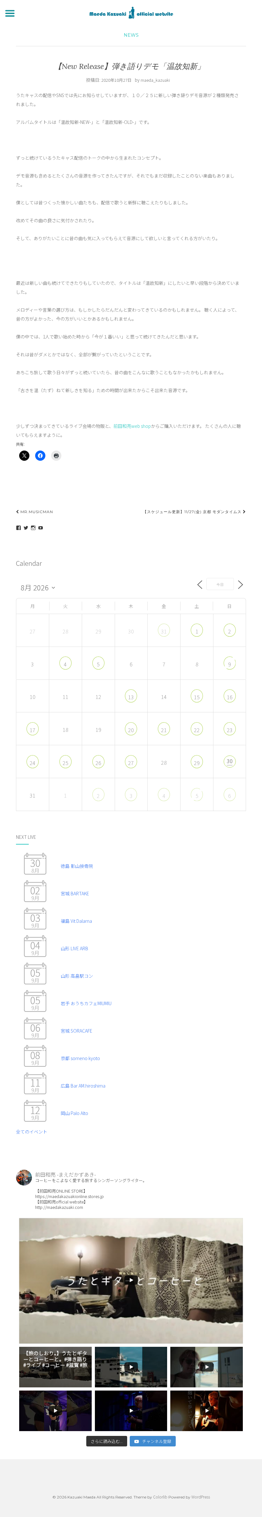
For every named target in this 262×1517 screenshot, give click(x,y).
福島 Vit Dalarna (76, 921)
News (131, 35)
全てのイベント (31, 1131)
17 (32, 730)
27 (131, 763)
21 (164, 730)
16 (230, 697)
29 (197, 763)
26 (98, 763)
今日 (220, 584)
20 (131, 730)
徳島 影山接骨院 (77, 866)
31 (164, 631)
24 (32, 763)
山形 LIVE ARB (74, 948)
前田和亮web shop (132, 426)
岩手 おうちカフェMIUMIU (86, 1003)
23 (230, 730)
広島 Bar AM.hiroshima (83, 1085)
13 (131, 697)
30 (230, 761)
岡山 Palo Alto (74, 1113)
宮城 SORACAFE (76, 1031)
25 (65, 763)
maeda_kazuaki (155, 80)
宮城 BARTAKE (75, 893)
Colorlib (160, 1496)
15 (197, 697)
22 (197, 730)
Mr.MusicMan (36, 511)
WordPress (200, 1496)
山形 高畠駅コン (77, 976)
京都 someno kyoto (80, 1058)
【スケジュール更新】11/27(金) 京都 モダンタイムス (193, 511)
